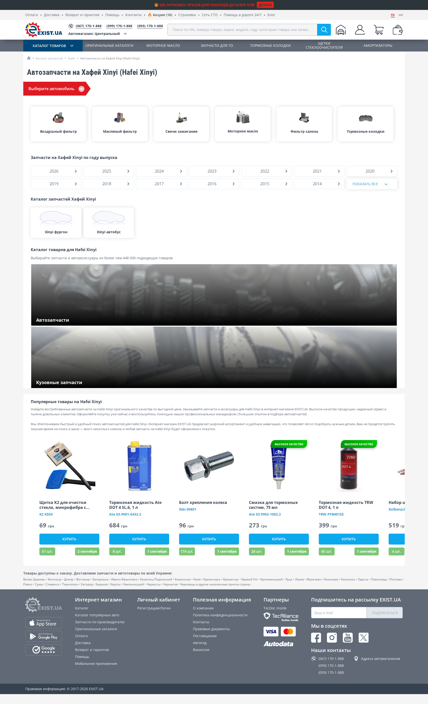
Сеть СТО (210, 15)
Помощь (112, 15)
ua (401, 14)
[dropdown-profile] (360, 30)
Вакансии (201, 649)
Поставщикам (204, 635)
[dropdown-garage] (341, 30)
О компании (203, 608)
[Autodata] (281, 644)
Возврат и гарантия (82, 15)
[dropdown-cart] (379, 30)
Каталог (81, 608)
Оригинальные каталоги (96, 628)
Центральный (94, 33)
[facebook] (316, 638)
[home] (29, 58)
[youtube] (348, 638)
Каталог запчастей (49, 58)
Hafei (71, 58)
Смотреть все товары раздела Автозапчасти (74, 320)
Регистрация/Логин (154, 608)
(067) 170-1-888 (331, 658)
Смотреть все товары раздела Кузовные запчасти (79, 383)
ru (393, 14)
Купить (69, 539)
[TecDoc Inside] (281, 616)
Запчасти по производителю (100, 622)
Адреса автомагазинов (380, 658)
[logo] (43, 29)
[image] (69, 466)
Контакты (133, 15)
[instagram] (332, 638)
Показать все (365, 184)
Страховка (187, 15)
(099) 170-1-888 (331, 665)
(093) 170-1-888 (331, 672)
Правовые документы (211, 628)
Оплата (31, 15)
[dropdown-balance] (398, 30)
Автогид (200, 642)
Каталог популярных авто (97, 615)
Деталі (265, 4)
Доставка (51, 15)
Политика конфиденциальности (220, 615)
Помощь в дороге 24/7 (243, 15)
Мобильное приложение (96, 663)
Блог (271, 15)
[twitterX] (364, 638)
